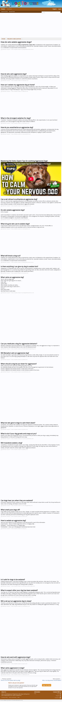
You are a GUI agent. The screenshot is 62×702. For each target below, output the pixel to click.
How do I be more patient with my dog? (10, 680)
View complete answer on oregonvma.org (20, 219)
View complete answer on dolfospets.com (20, 123)
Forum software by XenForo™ (11, 700)
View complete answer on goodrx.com (19, 429)
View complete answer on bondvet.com (19, 273)
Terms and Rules (12, 697)
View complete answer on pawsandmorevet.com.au (22, 49)
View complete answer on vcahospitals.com (20, 229)
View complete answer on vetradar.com (19, 80)
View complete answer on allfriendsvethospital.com (22, 597)
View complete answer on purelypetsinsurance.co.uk (22, 292)
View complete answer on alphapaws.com (20, 674)
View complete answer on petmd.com (19, 359)
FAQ (35, 693)
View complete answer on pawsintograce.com (21, 205)
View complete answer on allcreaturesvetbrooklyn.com (23, 586)
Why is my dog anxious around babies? (51, 680)
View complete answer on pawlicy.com (19, 449)
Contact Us (57, 697)
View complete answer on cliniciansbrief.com (20, 134)
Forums (3, 9)
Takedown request (6, 49)
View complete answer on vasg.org (18, 528)
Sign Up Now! (46, 685)
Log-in (58, 693)
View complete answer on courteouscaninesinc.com (22, 438)
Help (18, 697)
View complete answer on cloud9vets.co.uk (20, 606)
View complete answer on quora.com (19, 516)
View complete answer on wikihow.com (19, 91)
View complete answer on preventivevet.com (20, 372)
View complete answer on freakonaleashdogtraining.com (23, 348)
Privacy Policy (5, 697)
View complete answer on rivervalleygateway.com (22, 505)
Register (55, 9)
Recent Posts (12, 11)
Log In (59, 9)
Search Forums (4, 11)
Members (9, 9)
